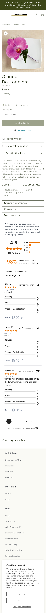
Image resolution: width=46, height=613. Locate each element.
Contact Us (10, 521)
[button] (31, 15)
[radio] (33, 242)
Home (4, 24)
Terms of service (12, 556)
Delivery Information (14, 533)
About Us (9, 477)
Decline (21, 600)
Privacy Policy (11, 538)
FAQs (7, 515)
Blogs (7, 499)
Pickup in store (23, 105)
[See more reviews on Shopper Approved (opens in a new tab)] (21, 317)
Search (8, 493)
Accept (22, 594)
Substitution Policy (13, 550)
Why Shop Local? (13, 527)
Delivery (9, 105)
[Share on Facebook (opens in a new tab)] (13, 318)
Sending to (11, 110)
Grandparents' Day (13, 460)
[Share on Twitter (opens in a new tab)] (17, 317)
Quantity (6, 93)
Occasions (9, 466)
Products (9, 471)
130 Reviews (15, 253)
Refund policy (11, 544)
